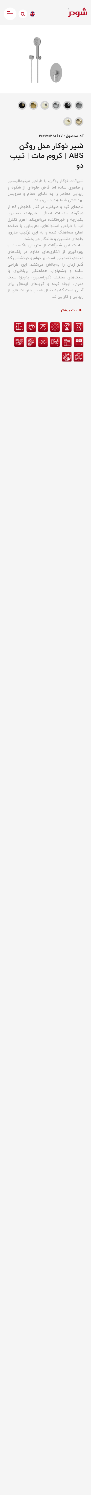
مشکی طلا (22, 105)
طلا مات (79, 121)
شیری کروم (45, 105)
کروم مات (56, 105)
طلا (33, 105)
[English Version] (32, 14)
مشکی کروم (67, 105)
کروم (79, 105)
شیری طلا (67, 121)
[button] (8, 34)
